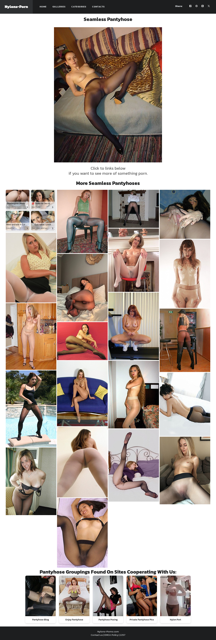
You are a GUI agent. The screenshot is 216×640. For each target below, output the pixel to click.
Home (43, 6)
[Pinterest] (196, 6)
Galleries (59, 6)
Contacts (98, 6)
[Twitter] (208, 6)
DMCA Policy (111, 635)
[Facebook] (190, 6)
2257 (122, 635)
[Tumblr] (202, 6)
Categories (78, 6)
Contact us (97, 635)
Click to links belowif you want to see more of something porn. (108, 170)
